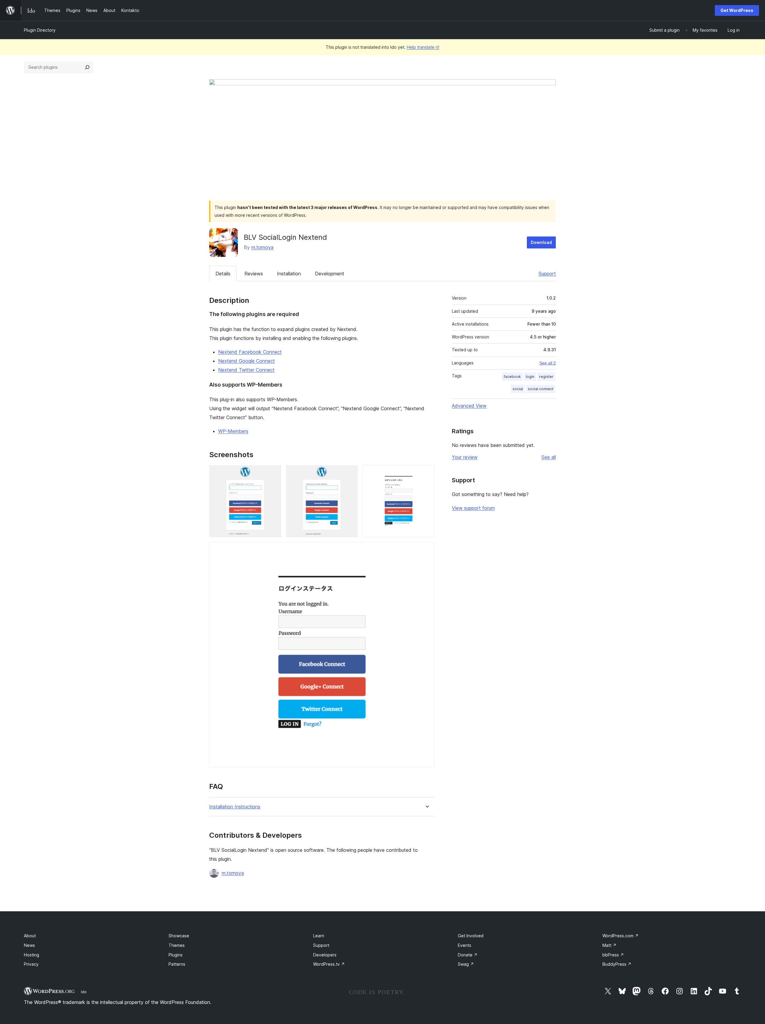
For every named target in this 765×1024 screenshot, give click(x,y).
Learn (318, 935)
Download (541, 242)
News (29, 945)
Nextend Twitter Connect (246, 370)
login (530, 376)
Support (547, 274)
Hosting (31, 954)
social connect (540, 389)
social (517, 389)
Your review (465, 457)
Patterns (177, 964)
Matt (609, 945)
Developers (324, 954)
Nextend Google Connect (246, 361)
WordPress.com (620, 935)
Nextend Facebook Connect (250, 352)
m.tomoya (262, 247)
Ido (84, 991)
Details (222, 274)
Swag (466, 964)
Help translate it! (423, 47)
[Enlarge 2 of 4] (350, 473)
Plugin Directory (40, 30)
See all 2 (547, 363)
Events (464, 945)
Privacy (31, 964)
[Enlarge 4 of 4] (426, 550)
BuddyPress (616, 964)
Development (329, 274)
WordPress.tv (329, 964)
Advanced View (469, 406)
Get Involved (471, 935)
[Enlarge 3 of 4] (426, 473)
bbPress (613, 954)
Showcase (179, 935)
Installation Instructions (234, 807)
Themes (177, 945)
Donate (468, 954)
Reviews (253, 274)
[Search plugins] (87, 67)
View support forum (473, 508)
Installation (289, 274)
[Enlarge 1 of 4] (273, 473)
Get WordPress (736, 10)
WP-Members (233, 431)
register (546, 376)
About (30, 935)
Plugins (176, 954)
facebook (512, 376)
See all (548, 457)
